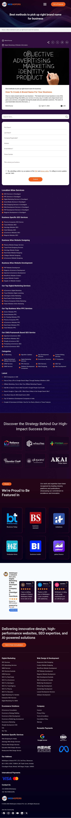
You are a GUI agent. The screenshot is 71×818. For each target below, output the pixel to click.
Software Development (43, 695)
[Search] (66, 116)
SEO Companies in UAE (11, 377)
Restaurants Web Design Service (11, 750)
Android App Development (44, 689)
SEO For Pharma (7, 689)
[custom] (53, 42)
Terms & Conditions (42, 716)
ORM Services (6, 674)
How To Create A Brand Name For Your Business (29, 92)
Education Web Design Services (11, 747)
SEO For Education (7, 692)
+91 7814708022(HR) (8, 792)
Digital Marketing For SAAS (10, 700)
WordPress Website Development (47, 668)
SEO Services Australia (8, 671)
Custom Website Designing (45, 665)
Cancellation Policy (42, 719)
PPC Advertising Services (9, 665)
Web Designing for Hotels (9, 738)
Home (3, 30)
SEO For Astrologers (8, 683)
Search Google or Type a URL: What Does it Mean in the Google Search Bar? (27, 391)
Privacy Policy (41, 713)
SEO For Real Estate (8, 677)
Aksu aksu (46, 583)
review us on (14, 610)
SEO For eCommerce (8, 680)
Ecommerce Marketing (8, 722)
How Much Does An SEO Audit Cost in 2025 (17, 395)
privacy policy (44, 171)
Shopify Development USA (9, 725)
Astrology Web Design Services (11, 741)
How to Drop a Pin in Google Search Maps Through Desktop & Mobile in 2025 (27, 380)
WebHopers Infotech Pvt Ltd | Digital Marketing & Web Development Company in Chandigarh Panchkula (13, 584)
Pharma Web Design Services (10, 744)
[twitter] (26, 813)
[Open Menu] (44, 4)
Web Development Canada (45, 680)
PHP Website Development (45, 671)
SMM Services (6, 668)
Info (3, 728)
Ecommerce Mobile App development (13, 719)
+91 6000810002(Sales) (9, 789)
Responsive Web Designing (45, 662)
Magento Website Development (46, 674)
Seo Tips (4, 731)
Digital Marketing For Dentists (10, 695)
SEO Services (6, 662)
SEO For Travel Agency (9, 686)
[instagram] (8, 813)
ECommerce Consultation (9, 710)
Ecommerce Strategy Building (10, 713)
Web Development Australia (45, 677)
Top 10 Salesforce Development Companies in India (19, 398)
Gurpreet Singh (29, 583)
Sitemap (39, 722)
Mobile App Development (44, 683)
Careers (39, 710)
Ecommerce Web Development (11, 716)
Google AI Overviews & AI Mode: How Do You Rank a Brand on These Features (27, 402)
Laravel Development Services (46, 692)
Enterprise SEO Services (9, 697)
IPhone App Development (44, 686)
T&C (36, 171)
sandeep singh (63, 583)
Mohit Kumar (9, 106)
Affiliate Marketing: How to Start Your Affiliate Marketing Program (23, 384)
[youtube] (17, 813)
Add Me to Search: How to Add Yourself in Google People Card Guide (24, 387)
